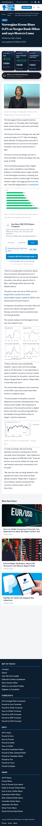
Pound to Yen (7, 759)
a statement (33, 184)
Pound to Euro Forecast (11, 704)
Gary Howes (16, 38)
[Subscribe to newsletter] (38, 2)
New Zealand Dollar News (12, 798)
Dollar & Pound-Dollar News (13, 788)
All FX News (7, 778)
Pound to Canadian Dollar (12, 756)
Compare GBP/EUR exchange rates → (22, 256)
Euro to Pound (8, 739)
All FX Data (6, 733)
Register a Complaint (10, 689)
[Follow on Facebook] (35, 2)
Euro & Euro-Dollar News (12, 791)
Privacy (4, 823)
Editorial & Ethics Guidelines (13, 679)
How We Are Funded (10, 676)
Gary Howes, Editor (10, 683)
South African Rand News (12, 811)
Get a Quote (27, 7)
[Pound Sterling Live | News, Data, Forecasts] (8, 7)
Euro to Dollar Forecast (11, 711)
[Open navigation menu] (38, 7)
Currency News (10, 14)
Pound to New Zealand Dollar (14, 753)
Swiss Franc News (9, 808)
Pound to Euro (8, 736)
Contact (5, 669)
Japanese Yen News (10, 804)
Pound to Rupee (8, 766)
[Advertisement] (21, 629)
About (4, 673)
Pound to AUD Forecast (11, 714)
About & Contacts (22, 2)
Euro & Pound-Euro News (12, 784)
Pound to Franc (8, 763)
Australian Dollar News (11, 794)
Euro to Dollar (7, 746)
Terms (10, 823)
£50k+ (33, 243)
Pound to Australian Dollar (13, 749)
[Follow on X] (31, 2)
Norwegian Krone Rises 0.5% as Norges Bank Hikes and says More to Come (27, 14)
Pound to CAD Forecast (11, 721)
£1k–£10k (11, 243)
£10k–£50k (21, 243)
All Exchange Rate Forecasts (13, 701)
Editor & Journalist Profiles (13, 686)
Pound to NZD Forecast (11, 718)
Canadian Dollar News (11, 801)
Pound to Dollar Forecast (12, 708)
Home (3, 14)
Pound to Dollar (8, 743)
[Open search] (34, 7)
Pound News (7, 781)
